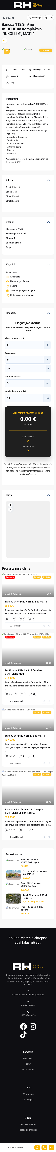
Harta (9, 495)
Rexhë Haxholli (16, 701)
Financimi (11, 313)
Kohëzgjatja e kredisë (15, 391)
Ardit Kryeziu (15, 626)
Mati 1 (15, 192)
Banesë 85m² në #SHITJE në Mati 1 (25, 735)
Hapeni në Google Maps (17, 206)
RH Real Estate (15, 1147)
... (47, 613)
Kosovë (15, 196)
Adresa (9, 180)
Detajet (9, 222)
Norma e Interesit (13, 376)
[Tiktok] (23, 1034)
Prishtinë (16, 187)
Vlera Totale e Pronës (15, 338)
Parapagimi (10, 353)
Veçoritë (10, 264)
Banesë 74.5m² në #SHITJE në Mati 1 (26, 601)
